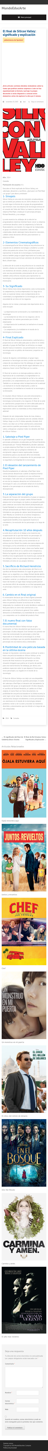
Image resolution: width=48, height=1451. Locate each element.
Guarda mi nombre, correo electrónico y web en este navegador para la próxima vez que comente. (24, 1420)
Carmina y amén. (8, 1263)
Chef (4, 968)
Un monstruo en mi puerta (13, 1042)
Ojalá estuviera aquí (10, 820)
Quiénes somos (8, 1443)
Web (6, 1409)
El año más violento (10, 1336)
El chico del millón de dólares (14, 1116)
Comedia (16, 718)
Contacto (28, 1445)
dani (24, 102)
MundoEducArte (14, 8)
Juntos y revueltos (9, 894)
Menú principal (26, 17)
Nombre (8, 1393)
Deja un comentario (37, 102)
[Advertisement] (24, 64)
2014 (7, 718)
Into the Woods (8, 1190)
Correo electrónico (10, 1402)
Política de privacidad (10, 1448)
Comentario (10, 1364)
